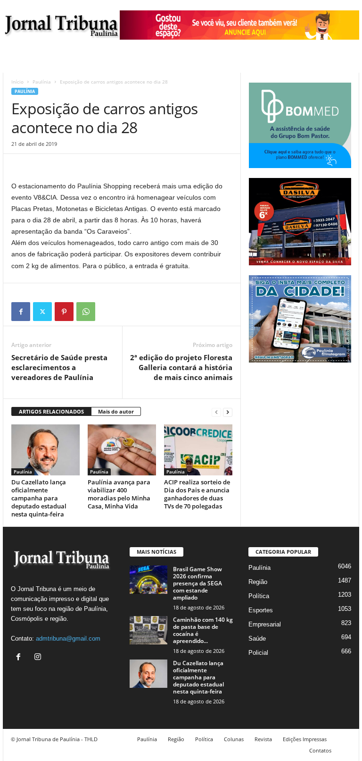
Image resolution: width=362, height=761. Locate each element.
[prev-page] (216, 412)
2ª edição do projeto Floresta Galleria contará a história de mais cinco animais (181, 367)
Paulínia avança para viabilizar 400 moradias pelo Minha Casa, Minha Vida (119, 494)
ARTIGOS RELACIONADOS (51, 411)
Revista (263, 739)
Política (258, 596)
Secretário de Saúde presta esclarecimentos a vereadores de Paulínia (59, 367)
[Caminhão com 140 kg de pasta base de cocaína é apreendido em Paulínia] (148, 630)
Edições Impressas (305, 739)
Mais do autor (116, 411)
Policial (258, 652)
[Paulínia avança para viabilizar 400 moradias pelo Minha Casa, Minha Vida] (122, 449)
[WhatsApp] (85, 311)
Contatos (320, 750)
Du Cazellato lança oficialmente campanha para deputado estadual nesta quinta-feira (38, 498)
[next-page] (227, 412)
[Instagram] (39, 657)
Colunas (234, 739)
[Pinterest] (64, 311)
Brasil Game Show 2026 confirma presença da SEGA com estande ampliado (197, 583)
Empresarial (264, 624)
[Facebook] (20, 311)
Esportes (260, 610)
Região (257, 581)
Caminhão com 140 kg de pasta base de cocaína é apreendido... (203, 630)
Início (17, 81)
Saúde (257, 638)
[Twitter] (42, 311)
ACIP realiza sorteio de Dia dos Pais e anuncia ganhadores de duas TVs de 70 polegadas (197, 494)
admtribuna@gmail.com (68, 638)
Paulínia (42, 81)
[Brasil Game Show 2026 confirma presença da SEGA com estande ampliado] (148, 580)
